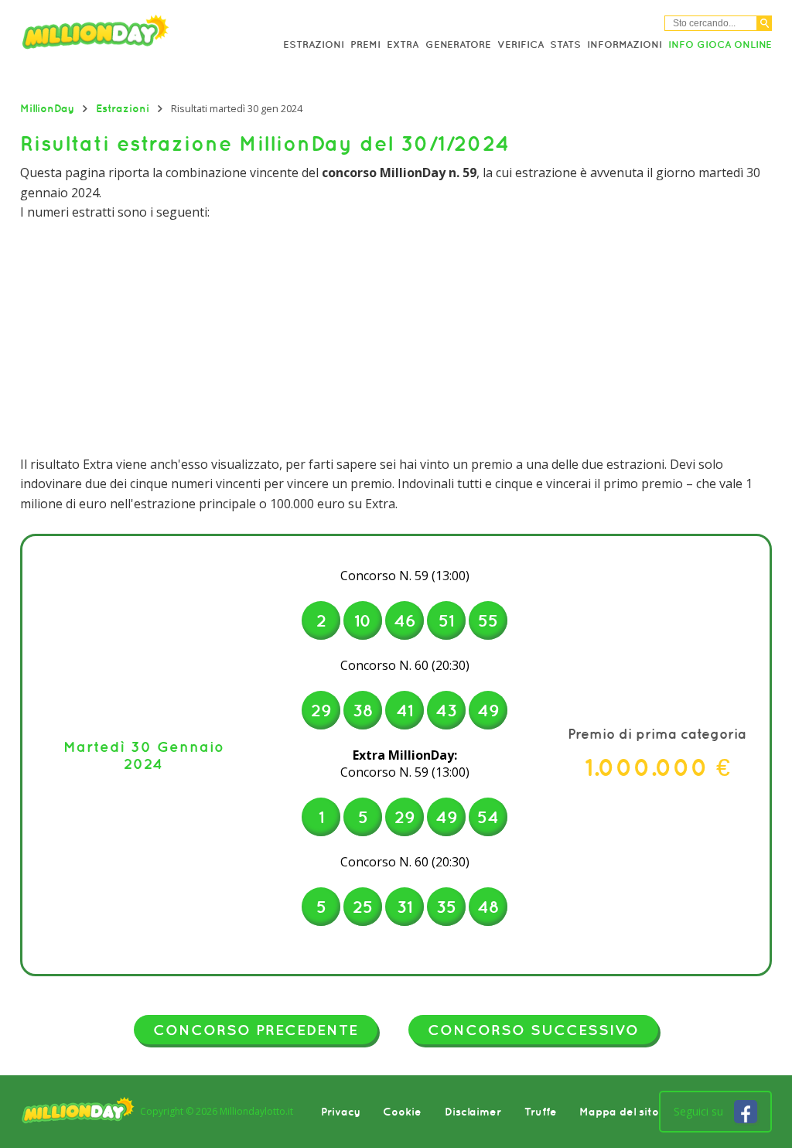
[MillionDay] (118, 35)
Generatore (458, 44)
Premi (365, 44)
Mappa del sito (619, 1111)
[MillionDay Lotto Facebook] (745, 1111)
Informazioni (624, 44)
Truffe (540, 1111)
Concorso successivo (533, 1029)
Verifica (520, 44)
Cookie (402, 1111)
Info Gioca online (720, 44)
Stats (565, 44)
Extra (402, 44)
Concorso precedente (255, 1029)
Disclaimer (473, 1111)
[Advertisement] (396, 339)
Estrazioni (313, 44)
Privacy (340, 1111)
